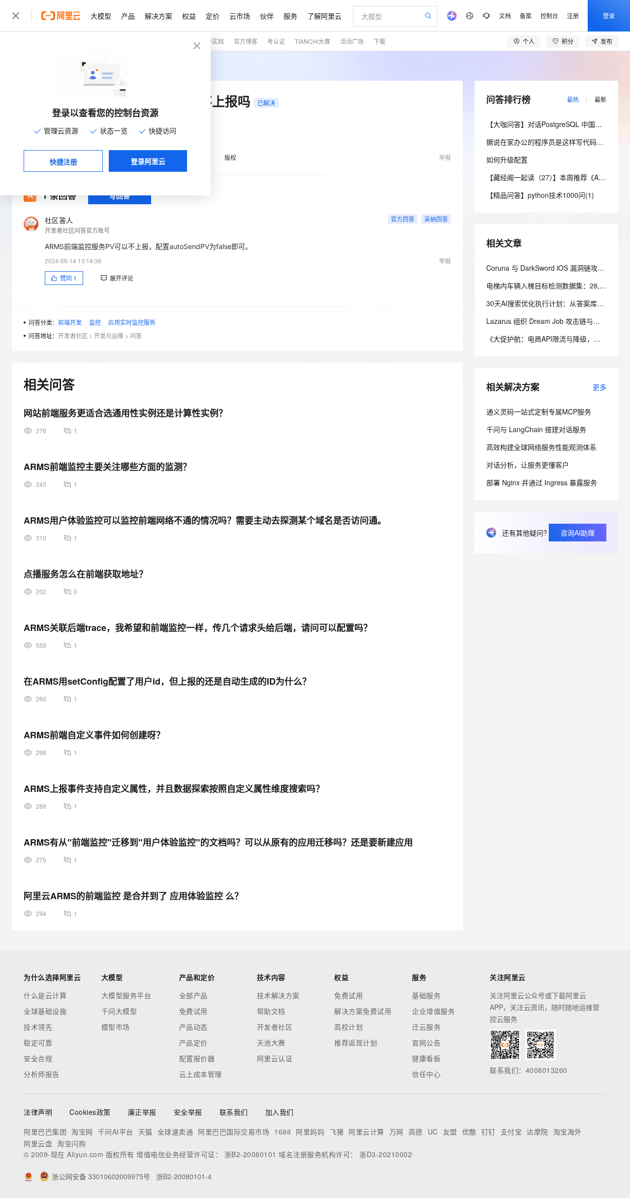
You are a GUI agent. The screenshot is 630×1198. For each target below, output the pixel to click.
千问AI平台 (115, 1131)
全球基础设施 (45, 1011)
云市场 (239, 16)
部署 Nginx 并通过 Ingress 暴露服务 (541, 482)
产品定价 (193, 1042)
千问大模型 (119, 1011)
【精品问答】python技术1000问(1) (540, 195)
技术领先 (38, 1027)
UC (433, 1131)
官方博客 (245, 41)
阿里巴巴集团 (45, 1131)
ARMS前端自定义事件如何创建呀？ (94, 734)
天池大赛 (271, 1042)
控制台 (549, 15)
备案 (526, 15)
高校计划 (348, 1027)
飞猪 (336, 1131)
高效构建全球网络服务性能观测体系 (541, 447)
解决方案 (158, 16)
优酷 (469, 1131)
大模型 (101, 16)
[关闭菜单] (16, 16)
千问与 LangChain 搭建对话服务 (536, 429)
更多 (599, 387)
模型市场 (115, 1027)
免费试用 (193, 1011)
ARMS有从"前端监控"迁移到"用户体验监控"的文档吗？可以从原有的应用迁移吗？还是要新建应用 (218, 842)
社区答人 (59, 220)
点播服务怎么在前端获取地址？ (86, 573)
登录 (609, 15)
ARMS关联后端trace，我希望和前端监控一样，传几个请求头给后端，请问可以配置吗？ (198, 627)
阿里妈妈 (310, 1131)
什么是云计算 (45, 995)
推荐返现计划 (355, 1042)
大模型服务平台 (126, 995)
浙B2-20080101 (250, 1154)
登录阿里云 (148, 161)
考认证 (276, 41)
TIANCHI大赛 (312, 41)
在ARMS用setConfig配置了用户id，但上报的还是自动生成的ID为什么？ (167, 681)
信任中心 (426, 1074)
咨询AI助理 (578, 532)
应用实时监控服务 (132, 322)
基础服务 (426, 995)
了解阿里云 (324, 16)
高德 (416, 1131)
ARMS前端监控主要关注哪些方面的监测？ (107, 466)
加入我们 (279, 1112)
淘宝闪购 (71, 1143)
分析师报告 (42, 1074)
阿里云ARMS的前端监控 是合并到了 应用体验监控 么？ (133, 895)
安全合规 (38, 1058)
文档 (505, 15)
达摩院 (537, 1131)
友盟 (450, 1131)
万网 (396, 1131)
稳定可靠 (38, 1042)
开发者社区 (73, 335)
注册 (573, 15)
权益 (189, 16)
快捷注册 (63, 161)
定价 (213, 16)
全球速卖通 (175, 1131)
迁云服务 (426, 1027)
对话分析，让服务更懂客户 (527, 465)
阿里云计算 (366, 1131)
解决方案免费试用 (362, 1011)
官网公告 (426, 1042)
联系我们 (234, 1112)
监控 (95, 322)
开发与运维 (109, 335)
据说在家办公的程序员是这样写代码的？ (548, 142)
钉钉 (488, 1131)
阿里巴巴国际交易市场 (233, 1131)
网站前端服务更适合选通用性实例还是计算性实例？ (125, 413)
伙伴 (267, 16)
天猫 (145, 1131)
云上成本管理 (200, 1074)
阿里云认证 (275, 1058)
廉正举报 (142, 1112)
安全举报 (188, 1112)
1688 (282, 1131)
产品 (128, 16)
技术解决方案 (278, 995)
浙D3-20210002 (385, 1154)
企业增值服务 (433, 1011)
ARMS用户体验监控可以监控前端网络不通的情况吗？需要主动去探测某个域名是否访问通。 (205, 520)
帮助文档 (271, 1011)
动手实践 (212, 41)
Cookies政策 (90, 1112)
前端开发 (70, 322)
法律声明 (38, 1112)
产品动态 (193, 1027)
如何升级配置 (507, 159)
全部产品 (193, 995)
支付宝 (511, 1131)
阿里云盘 (38, 1143)
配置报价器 (197, 1058)
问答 (136, 335)
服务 (290, 16)
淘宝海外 (567, 1131)
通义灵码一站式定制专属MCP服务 (538, 411)
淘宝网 (82, 1131)
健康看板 (426, 1058)
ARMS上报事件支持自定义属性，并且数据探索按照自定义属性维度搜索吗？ (174, 788)
